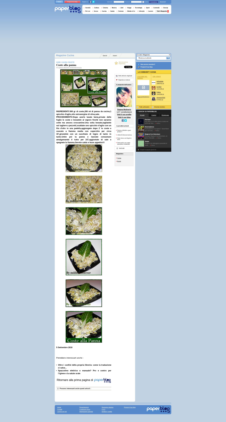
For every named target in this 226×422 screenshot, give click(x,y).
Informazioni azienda (86, 411)
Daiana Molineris (64, 67)
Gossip (165, 8)
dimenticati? (163, 1)
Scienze (121, 11)
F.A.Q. (103, 409)
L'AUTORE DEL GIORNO (142, 77)
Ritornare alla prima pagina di (75, 380)
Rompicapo (165, 115)
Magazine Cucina (65, 55)
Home (59, 1)
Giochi (105, 56)
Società (87, 8)
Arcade (142, 115)
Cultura (96, 8)
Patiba (159, 92)
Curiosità (156, 8)
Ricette (119, 161)
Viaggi (129, 8)
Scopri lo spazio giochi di (148, 150)
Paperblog (68, 9)
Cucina (119, 158)
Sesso (96, 11)
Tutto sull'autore (144, 107)
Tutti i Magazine (162, 11)
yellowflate (160, 81)
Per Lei (87, 11)
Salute (112, 11)
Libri (121, 8)
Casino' (153, 115)
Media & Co (131, 11)
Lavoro (150, 11)
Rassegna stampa (107, 407)
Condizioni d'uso (84, 409)
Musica (114, 8)
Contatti (59, 409)
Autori (115, 56)
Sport (148, 8)
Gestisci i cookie (107, 411)
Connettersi (153, 2)
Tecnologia (138, 8)
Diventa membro (159, 107)
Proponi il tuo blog (146, 67)
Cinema (105, 8)
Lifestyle (142, 11)
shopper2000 (161, 98)
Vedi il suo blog (124, 117)
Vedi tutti (121, 148)
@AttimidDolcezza (76, 67)
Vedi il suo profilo (124, 114)
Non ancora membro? (148, 64)
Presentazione (84, 407)
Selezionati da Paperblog (123, 63)
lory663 (159, 87)
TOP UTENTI (156, 76)
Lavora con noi (62, 411)
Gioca (158, 123)
